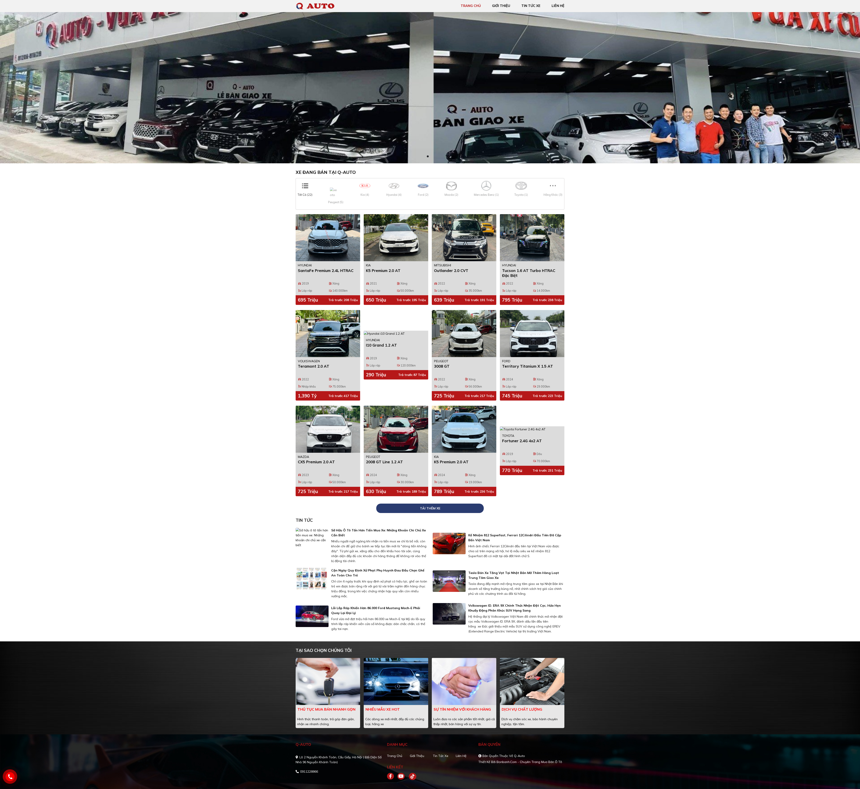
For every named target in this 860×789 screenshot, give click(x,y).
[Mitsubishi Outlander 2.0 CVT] (464, 237)
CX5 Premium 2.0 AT (316, 461)
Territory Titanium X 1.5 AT (527, 366)
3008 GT (441, 366)
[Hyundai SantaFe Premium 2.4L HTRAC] (328, 237)
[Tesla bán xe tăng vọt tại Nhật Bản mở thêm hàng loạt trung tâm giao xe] (449, 581)
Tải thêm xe (430, 508)
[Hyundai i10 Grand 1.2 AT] (396, 333)
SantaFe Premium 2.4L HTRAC (325, 270)
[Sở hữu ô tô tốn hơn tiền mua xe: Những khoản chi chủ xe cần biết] (312, 538)
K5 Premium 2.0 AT (383, 270)
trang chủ (471, 6)
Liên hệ (461, 756)
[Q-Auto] (321, 6)
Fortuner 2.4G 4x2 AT (522, 440)
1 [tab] (428, 156)
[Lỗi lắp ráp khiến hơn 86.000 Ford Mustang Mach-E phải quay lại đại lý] (312, 616)
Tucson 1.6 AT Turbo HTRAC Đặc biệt (528, 273)
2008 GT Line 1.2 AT (384, 461)
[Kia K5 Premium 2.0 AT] (396, 237)
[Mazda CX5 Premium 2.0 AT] (328, 429)
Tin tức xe (440, 756)
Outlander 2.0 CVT (451, 270)
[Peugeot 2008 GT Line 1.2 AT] (396, 429)
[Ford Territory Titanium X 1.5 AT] (532, 333)
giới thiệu (501, 6)
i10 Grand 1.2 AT (381, 345)
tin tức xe (530, 6)
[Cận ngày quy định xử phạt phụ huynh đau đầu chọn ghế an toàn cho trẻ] (312, 578)
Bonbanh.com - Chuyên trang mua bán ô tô (529, 762)
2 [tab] (432, 156)
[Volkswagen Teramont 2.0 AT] (328, 333)
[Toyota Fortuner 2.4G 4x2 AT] (532, 429)
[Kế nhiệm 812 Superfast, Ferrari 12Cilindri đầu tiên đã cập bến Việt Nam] (449, 543)
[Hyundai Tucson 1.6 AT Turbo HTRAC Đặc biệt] (532, 237)
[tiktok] (411, 776)
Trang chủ (394, 756)
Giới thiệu (417, 756)
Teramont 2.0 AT (313, 366)
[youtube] (401, 776)
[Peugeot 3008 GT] (464, 333)
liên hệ (558, 6)
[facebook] (392, 776)
